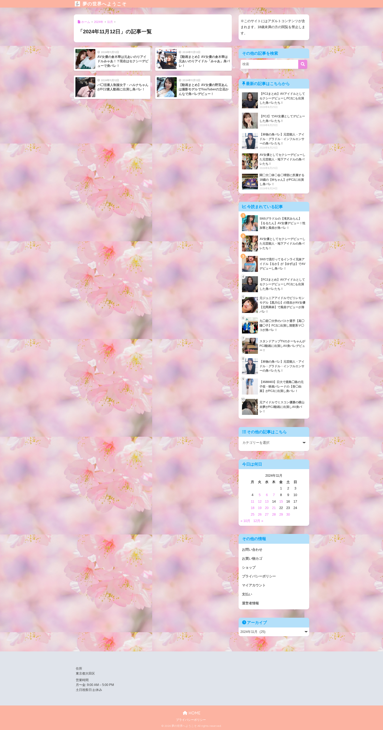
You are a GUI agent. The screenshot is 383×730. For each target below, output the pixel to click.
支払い (247, 594)
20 (266, 508)
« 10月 (245, 521)
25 (252, 514)
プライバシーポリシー (259, 576)
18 (252, 508)
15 (281, 501)
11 (252, 501)
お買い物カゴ (252, 558)
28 (274, 514)
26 (260, 514)
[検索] (302, 64)
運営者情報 (250, 603)
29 (281, 514)
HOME (193, 712)
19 (260, 508)
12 (260, 501)
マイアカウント (254, 585)
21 (274, 508)
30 (288, 514)
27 (266, 514)
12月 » (258, 521)
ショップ (249, 567)
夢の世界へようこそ (104, 4)
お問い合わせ (252, 549)
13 (266, 501)
